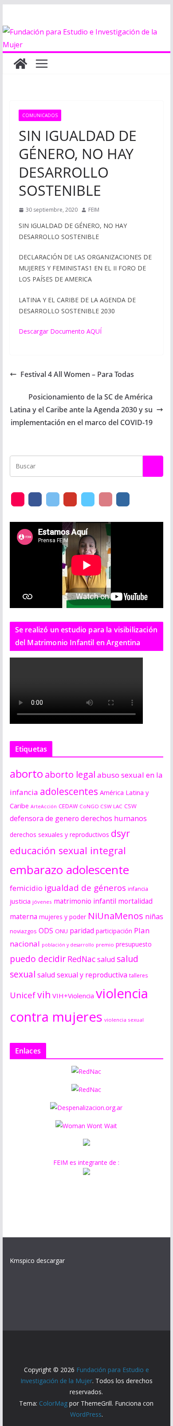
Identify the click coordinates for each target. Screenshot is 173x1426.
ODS (46, 930)
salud (106, 959)
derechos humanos (114, 818)
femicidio (26, 888)
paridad (82, 930)
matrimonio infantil (85, 901)
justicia (20, 901)
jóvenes (42, 901)
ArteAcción (44, 806)
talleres (138, 975)
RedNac (81, 959)
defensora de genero (44, 818)
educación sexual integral (68, 850)
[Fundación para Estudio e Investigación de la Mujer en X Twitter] (52, 499)
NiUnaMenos (115, 915)
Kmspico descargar (37, 1260)
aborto (26, 773)
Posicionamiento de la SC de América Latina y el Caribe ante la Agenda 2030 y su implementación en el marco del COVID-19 (81, 409)
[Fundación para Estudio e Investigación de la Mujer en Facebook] (35, 499)
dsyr (120, 833)
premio (105, 944)
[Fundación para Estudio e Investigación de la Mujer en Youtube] (70, 499)
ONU (61, 931)
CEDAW (68, 806)
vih (44, 995)
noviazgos (23, 931)
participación (114, 931)
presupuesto (134, 944)
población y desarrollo (68, 945)
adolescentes (69, 791)
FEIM (93, 209)
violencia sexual (124, 1019)
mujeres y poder (62, 917)
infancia (138, 889)
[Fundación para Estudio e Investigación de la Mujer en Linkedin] (123, 499)
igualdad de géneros (85, 887)
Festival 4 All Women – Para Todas (77, 374)
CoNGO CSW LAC (100, 806)
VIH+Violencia (73, 995)
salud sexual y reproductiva (82, 975)
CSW (130, 806)
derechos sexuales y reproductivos (59, 834)
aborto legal (70, 774)
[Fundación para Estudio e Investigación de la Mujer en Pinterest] (105, 499)
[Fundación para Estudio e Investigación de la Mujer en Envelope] (17, 499)
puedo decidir (38, 959)
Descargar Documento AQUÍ (60, 331)
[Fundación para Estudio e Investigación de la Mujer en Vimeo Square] (87, 499)
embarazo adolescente (69, 870)
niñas (154, 916)
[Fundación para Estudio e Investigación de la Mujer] (86, 32)
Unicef (22, 994)
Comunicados (40, 115)
